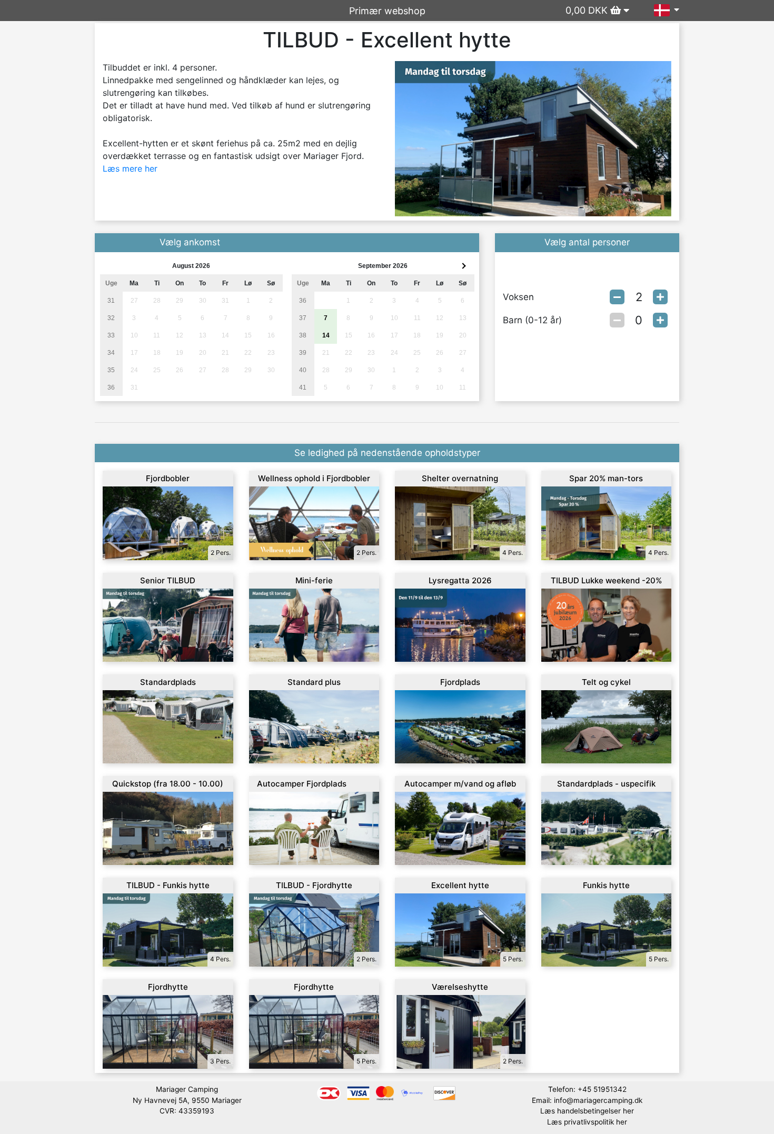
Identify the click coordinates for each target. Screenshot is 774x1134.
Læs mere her (130, 168)
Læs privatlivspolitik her (587, 1122)
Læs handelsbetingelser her (587, 1111)
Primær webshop (387, 10)
